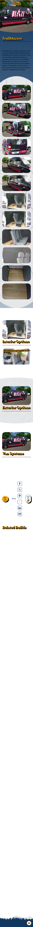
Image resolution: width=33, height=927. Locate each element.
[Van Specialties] (16, 3)
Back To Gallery (5, 499)
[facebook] (20, 483)
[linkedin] (20, 508)
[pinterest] (20, 496)
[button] (4, 3)
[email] (20, 514)
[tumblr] (20, 501)
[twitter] (20, 489)
